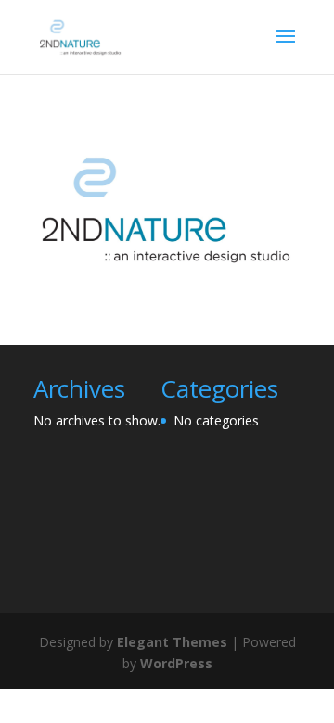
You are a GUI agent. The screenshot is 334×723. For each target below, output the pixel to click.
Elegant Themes (172, 642)
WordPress (176, 663)
